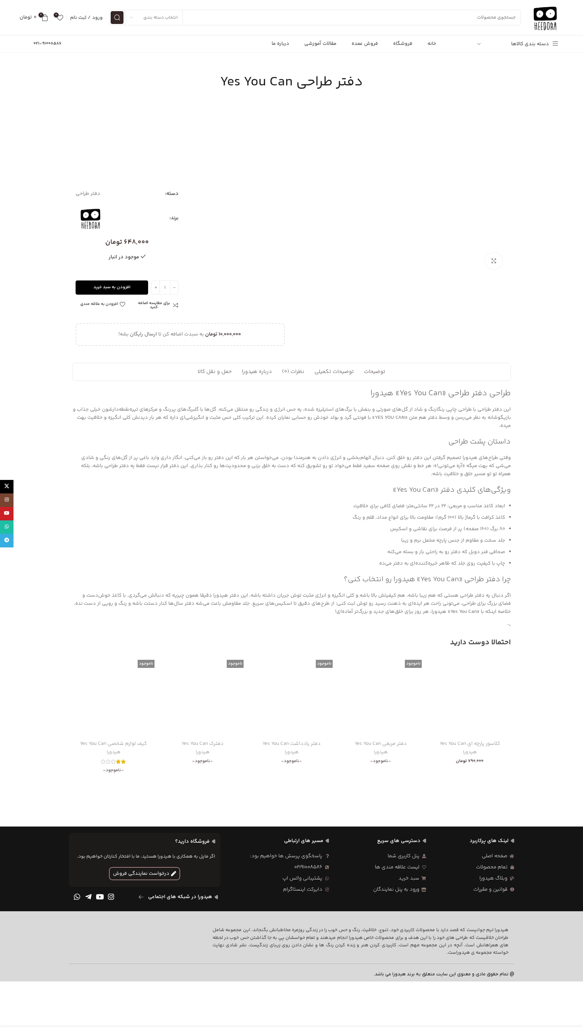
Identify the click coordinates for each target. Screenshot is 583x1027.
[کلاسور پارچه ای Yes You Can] (469, 696)
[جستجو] (117, 17)
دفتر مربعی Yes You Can (381, 744)
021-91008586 (47, 43)
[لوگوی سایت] (545, 17)
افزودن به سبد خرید (112, 287)
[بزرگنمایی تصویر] (493, 260)
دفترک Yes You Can (202, 744)
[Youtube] (100, 896)
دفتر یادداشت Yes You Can (291, 744)
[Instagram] (111, 896)
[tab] (374, 372)
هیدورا (470, 752)
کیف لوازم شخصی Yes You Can (113, 744)
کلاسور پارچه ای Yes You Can (470, 744)
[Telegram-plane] (88, 896)
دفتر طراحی (88, 193)
